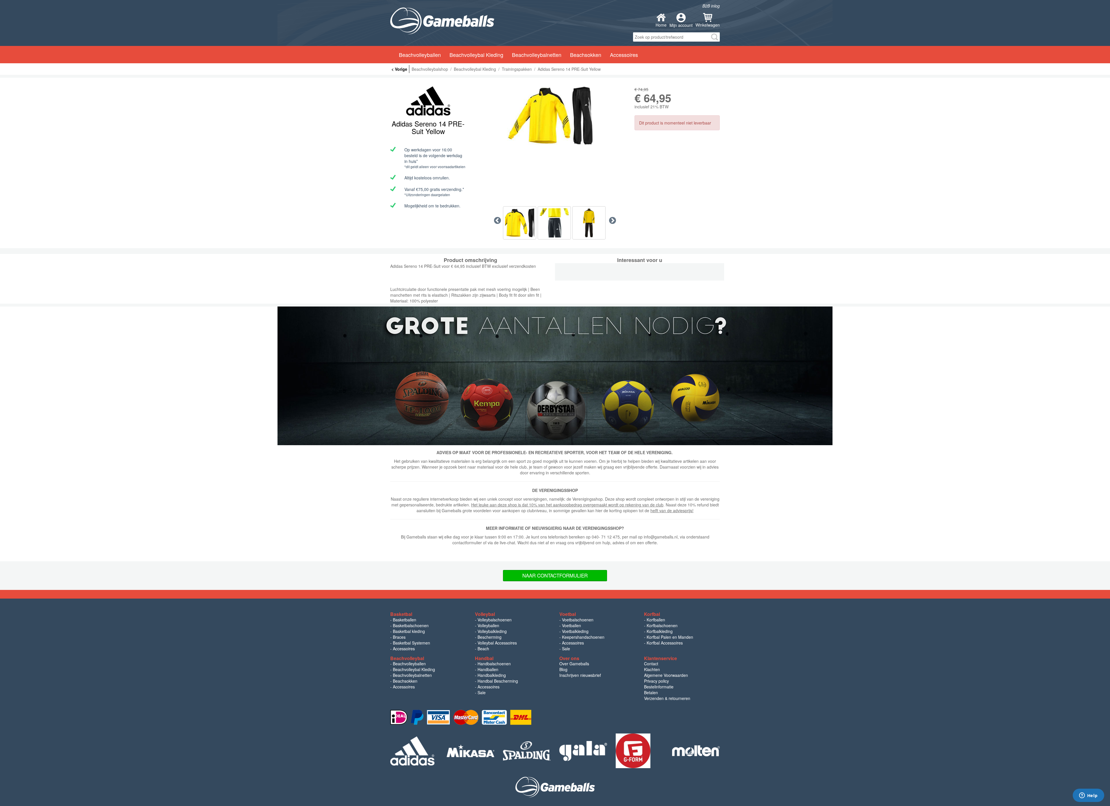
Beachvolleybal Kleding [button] (476, 54)
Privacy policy (656, 681)
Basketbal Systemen (411, 643)
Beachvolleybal (407, 658)
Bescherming (490, 637)
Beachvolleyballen (409, 663)
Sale (566, 648)
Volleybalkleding (492, 631)
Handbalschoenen (494, 663)
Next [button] (612, 221)
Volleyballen (488, 625)
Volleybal (485, 614)
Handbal (484, 658)
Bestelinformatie (659, 687)
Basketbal (401, 614)
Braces (399, 637)
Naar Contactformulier (555, 575)
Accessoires (404, 648)
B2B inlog (711, 6)
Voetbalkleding (575, 631)
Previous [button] (497, 221)
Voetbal (567, 614)
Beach (483, 648)
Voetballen (571, 625)
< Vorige (399, 69)
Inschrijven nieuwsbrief (580, 675)
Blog (563, 669)
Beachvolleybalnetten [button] (536, 54)
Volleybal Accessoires (497, 643)
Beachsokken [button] (585, 54)
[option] (555, 115)
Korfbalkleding (660, 631)
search (714, 37)
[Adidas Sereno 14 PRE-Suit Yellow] (555, 115)
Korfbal (652, 614)
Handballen (488, 669)
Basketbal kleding (409, 631)
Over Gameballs (574, 663)
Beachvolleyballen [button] (420, 54)
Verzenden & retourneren (667, 698)
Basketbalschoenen (411, 625)
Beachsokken (405, 681)
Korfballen (656, 620)
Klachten (652, 669)
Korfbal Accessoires (665, 643)
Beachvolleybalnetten (412, 675)
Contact (651, 663)
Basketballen (404, 620)
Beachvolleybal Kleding (414, 669)
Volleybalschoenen (495, 620)
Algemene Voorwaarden (666, 675)
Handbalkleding (492, 675)
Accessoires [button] (624, 54)
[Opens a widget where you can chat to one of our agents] (1088, 796)
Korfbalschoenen (662, 625)
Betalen (651, 692)
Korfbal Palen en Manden (670, 637)
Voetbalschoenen (577, 620)
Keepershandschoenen (583, 637)
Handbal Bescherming (498, 681)
